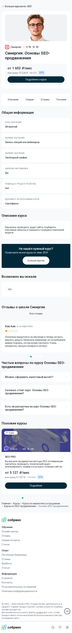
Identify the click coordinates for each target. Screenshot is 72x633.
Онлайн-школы (10, 531)
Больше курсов (36, 260)
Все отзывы (36, 313)
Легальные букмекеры (14, 554)
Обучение (7, 527)
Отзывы (6, 535)
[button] (31, 356)
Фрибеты (7, 563)
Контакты (7, 582)
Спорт (5, 550)
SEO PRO (10, 456)
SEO (10, 289)
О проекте (7, 578)
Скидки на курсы (11, 540)
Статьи (6, 544)
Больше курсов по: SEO (18, 6)
